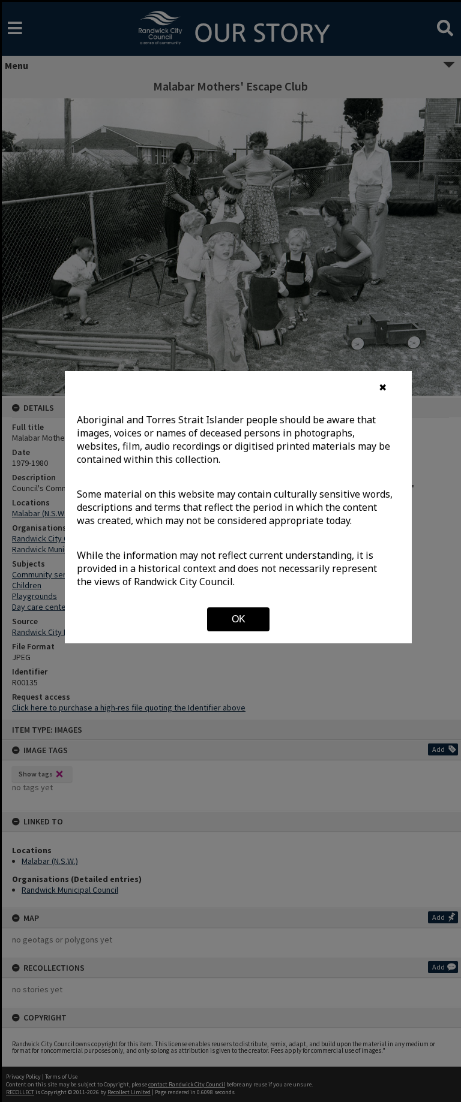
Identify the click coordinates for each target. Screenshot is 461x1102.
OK (239, 619)
